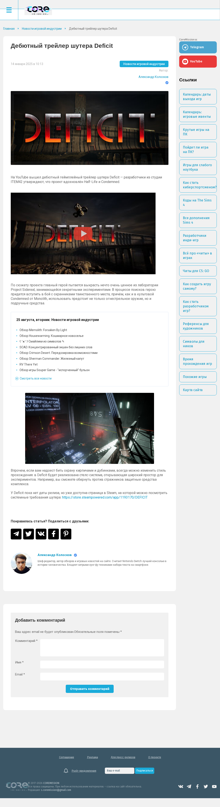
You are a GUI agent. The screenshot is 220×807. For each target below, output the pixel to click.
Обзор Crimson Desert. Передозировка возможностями (59, 353)
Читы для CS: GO (196, 271)
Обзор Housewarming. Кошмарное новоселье (52, 336)
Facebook (197, 786)
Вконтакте (180, 786)
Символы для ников (194, 343)
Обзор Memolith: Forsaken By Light (43, 330)
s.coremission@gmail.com (56, 790)
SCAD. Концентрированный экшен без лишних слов (56, 347)
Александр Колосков (153, 77)
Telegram (189, 786)
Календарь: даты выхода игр (197, 96)
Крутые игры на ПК (196, 132)
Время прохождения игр (197, 361)
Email (20, 674)
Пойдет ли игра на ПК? (195, 149)
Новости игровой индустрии (144, 64)
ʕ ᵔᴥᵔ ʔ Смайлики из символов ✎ (42, 341)
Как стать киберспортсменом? (200, 185)
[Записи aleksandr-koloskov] (21, 563)
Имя (19, 662)
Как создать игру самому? (197, 286)
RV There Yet (29, 364)
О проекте (154, 757)
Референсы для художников (196, 326)
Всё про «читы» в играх (197, 255)
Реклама (92, 757)
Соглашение (66, 757)
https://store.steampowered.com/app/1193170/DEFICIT (105, 497)
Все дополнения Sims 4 (196, 220)
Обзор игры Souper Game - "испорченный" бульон (55, 370)
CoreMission (38, 10)
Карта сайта (193, 390)
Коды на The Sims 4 (197, 202)
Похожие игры (195, 377)
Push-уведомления (84, 770)
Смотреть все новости (36, 378)
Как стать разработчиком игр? (196, 306)
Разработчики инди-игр (194, 238)
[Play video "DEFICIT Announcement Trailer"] (83, 233)
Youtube (214, 786)
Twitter (205, 786)
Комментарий (26, 641)
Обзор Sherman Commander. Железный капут (52, 358)
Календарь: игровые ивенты (197, 114)
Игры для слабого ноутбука (197, 167)
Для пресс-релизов (123, 757)
